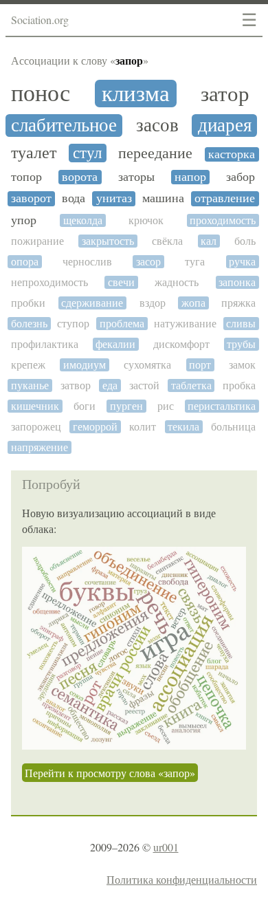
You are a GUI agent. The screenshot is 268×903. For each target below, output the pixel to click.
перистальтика (222, 406)
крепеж (28, 364)
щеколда (82, 220)
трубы (241, 344)
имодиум (84, 364)
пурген (126, 406)
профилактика (44, 344)
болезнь (29, 323)
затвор (75, 385)
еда (110, 385)
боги (85, 406)
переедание (155, 153)
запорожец (36, 426)
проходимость (223, 220)
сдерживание (92, 302)
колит (142, 426)
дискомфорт (181, 344)
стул (87, 153)
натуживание (185, 323)
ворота (80, 177)
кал (208, 241)
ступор (73, 323)
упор (23, 220)
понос (40, 93)
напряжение (39, 447)
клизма (136, 93)
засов (157, 125)
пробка (239, 385)
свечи (121, 282)
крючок (146, 220)
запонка (237, 282)
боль (245, 241)
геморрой (95, 426)
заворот (31, 198)
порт (200, 364)
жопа (193, 302)
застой (144, 385)
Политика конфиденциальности (182, 879)
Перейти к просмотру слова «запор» (110, 772)
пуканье (30, 385)
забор (240, 177)
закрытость (108, 241)
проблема (122, 323)
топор (26, 177)
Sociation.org (40, 19)
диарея (225, 125)
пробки (28, 302)
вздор (152, 302)
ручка (242, 261)
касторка (231, 154)
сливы (241, 323)
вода (73, 198)
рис (165, 406)
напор (190, 177)
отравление (224, 198)
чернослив (87, 261)
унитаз (114, 198)
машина (163, 198)
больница (233, 426)
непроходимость (49, 282)
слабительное (64, 125)
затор (225, 94)
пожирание (37, 241)
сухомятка (147, 364)
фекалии (115, 344)
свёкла (167, 241)
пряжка (238, 302)
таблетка (191, 385)
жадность (177, 282)
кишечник (35, 406)
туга (195, 261)
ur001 (166, 847)
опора (24, 261)
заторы (136, 177)
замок (242, 364)
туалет (33, 153)
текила (183, 426)
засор (148, 261)
